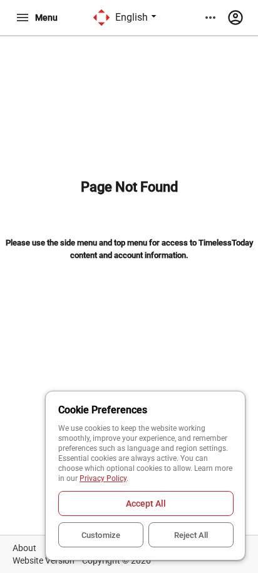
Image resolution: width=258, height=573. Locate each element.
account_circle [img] (235, 17)
